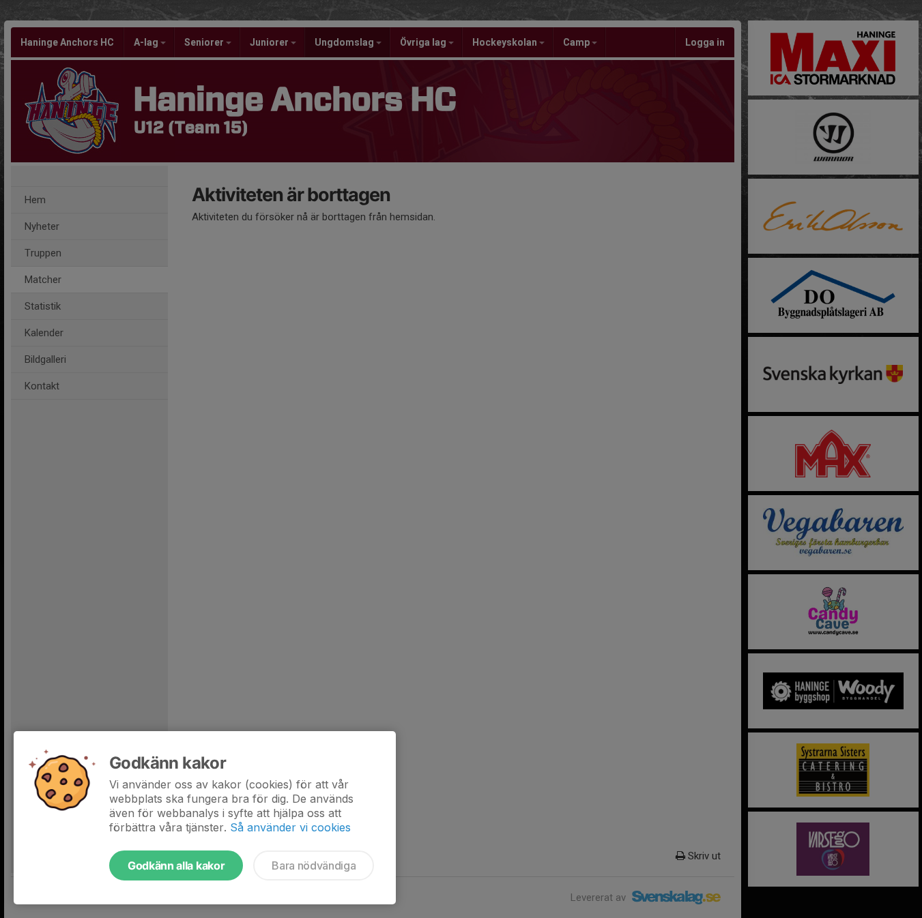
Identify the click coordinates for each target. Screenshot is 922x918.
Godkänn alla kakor (176, 865)
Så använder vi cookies (290, 827)
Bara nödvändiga (314, 865)
